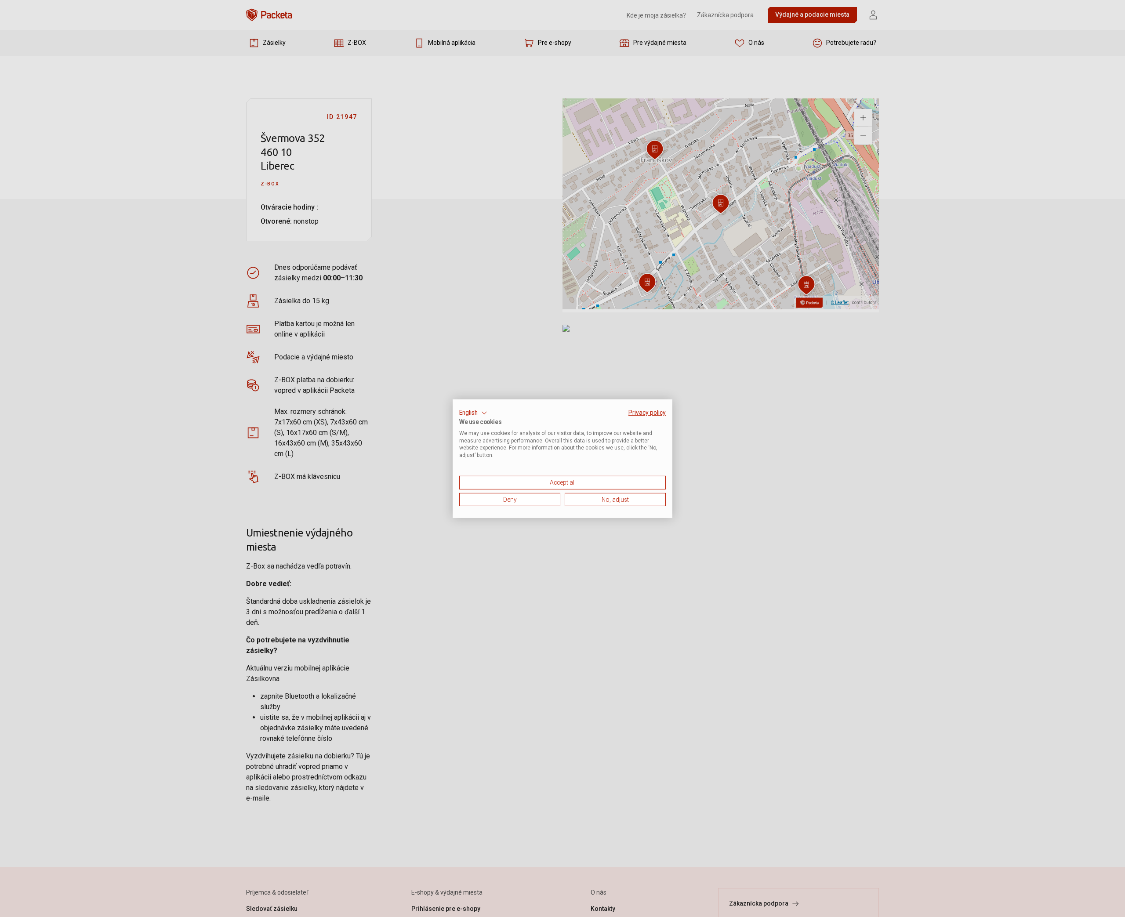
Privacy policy (647, 412)
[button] (473, 412)
